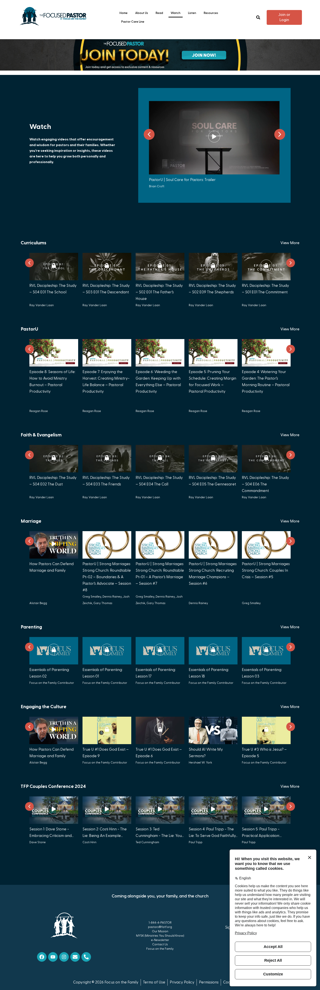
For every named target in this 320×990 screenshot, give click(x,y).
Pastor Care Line (132, 21)
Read (159, 13)
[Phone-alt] (86, 957)
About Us (141, 13)
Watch (175, 13)
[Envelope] (75, 957)
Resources (211, 13)
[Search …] (258, 17)
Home (124, 13)
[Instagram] (64, 957)
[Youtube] (53, 957)
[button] (279, 134)
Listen (192, 13)
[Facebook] (42, 957)
